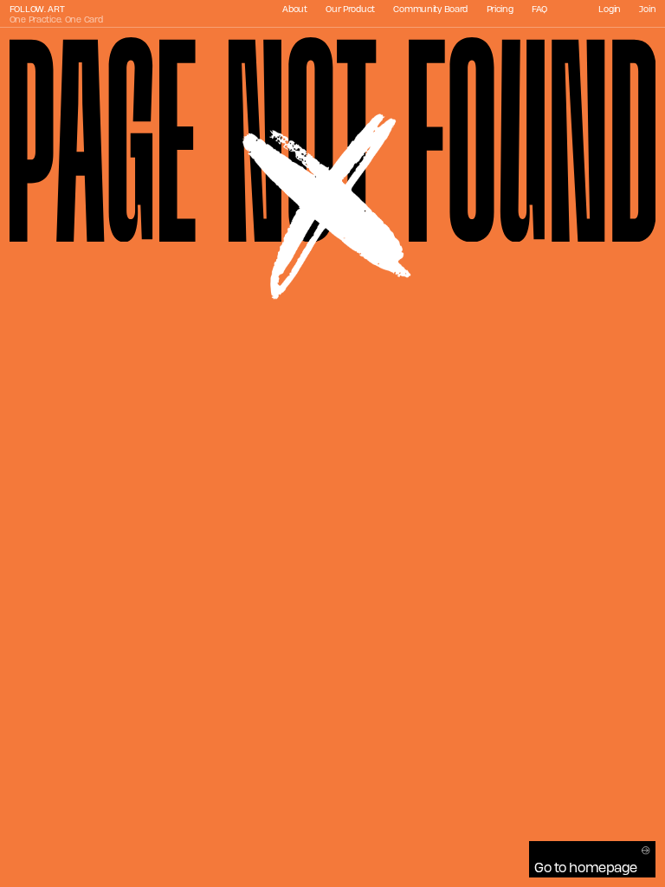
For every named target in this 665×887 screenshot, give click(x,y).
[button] (592, 859)
